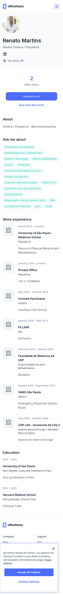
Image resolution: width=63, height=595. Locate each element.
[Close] (53, 549)
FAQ (39, 542)
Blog (5, 542)
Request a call (31, 96)
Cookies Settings (29, 581)
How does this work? (31, 105)
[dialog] (29, 567)
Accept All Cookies (29, 572)
